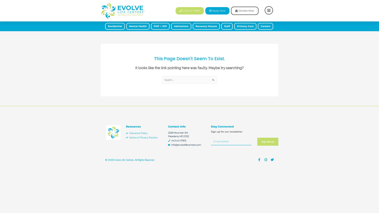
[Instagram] (265, 159)
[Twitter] (272, 159)
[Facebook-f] (259, 159)
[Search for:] (189, 80)
